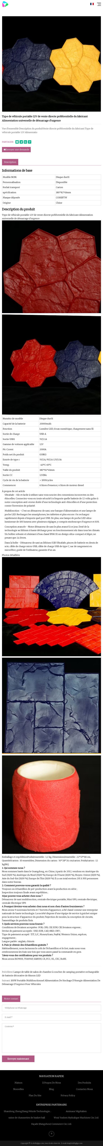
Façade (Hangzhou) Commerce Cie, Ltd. (51, 1124)
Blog (51, 1089)
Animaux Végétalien (76, 1111)
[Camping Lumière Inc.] (5, 4)
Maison (18, 1082)
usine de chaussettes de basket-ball (26, 1117)
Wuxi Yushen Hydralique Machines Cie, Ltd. (76, 1117)
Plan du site (35, 1095)
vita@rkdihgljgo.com (74, 1143)
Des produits (84, 1082)
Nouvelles (18, 1089)
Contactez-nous (84, 1089)
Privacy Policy (68, 1095)
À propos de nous (51, 1082)
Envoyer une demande (17, 149)
